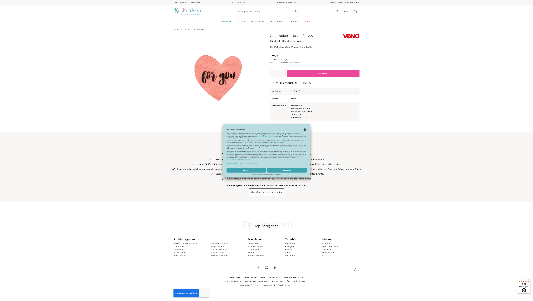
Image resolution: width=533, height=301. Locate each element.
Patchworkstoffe (219, 249)
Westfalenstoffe (330, 246)
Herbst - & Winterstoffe (185, 243)
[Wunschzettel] (337, 11)
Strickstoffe (179, 252)
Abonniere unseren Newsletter (266, 192)
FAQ (257, 285)
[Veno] (351, 38)
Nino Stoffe (328, 252)
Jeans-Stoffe (217, 246)
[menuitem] (227, 21)
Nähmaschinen (255, 246)
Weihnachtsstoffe (219, 255)
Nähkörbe (290, 243)
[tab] (266, 21)
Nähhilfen (290, 255)
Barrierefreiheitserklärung (256, 281)
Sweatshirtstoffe (219, 243)
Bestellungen (234, 277)
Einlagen (289, 246)
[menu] (266, 21)
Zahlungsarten (277, 281)
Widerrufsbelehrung (292, 277)
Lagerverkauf (246, 285)
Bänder (288, 249)
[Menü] (528, 280)
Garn (287, 252)
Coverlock (253, 243)
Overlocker (253, 249)
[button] (284, 83)
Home (176, 29)
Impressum (268, 285)
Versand (291, 60)
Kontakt (302, 281)
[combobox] (267, 11)
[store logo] (188, 11)
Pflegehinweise (283, 285)
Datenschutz (274, 277)
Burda (325, 255)
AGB (263, 277)
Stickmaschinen (256, 255)
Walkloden (179, 249)
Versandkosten (250, 277)
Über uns (291, 281)
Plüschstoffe (180, 255)
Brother (326, 243)
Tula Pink (326, 249)
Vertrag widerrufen (232, 281)
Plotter (251, 252)
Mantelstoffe (217, 252)
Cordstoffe (179, 246)
